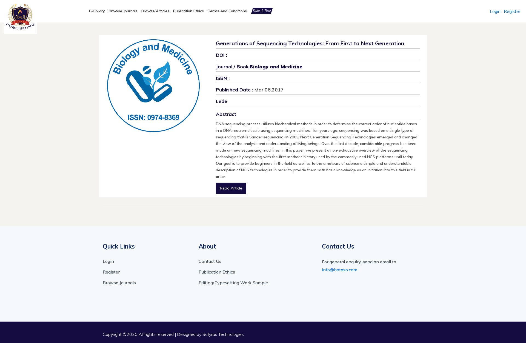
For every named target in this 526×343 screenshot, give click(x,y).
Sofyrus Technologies (223, 334)
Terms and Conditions (227, 11)
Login (495, 11)
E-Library (97, 11)
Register (512, 11)
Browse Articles (155, 11)
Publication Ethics (188, 11)
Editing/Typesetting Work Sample (233, 282)
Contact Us (210, 261)
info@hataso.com (339, 269)
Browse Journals (123, 11)
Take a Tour (262, 11)
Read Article (231, 188)
